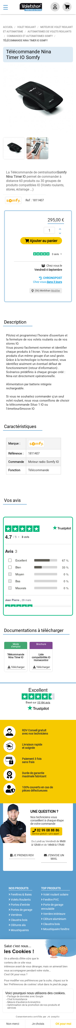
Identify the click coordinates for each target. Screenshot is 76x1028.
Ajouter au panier (43, 241)
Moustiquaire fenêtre (56, 929)
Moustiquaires (19, 930)
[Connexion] (55, 7)
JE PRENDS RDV (23, 855)
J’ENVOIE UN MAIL (55, 857)
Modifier (55, 290)
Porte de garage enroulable (52, 906)
